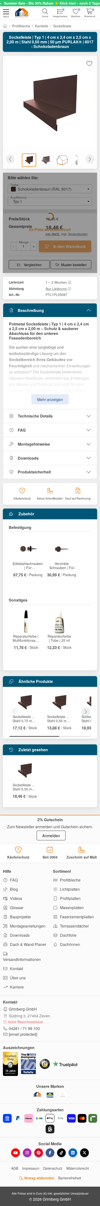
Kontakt (16, 968)
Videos (15, 898)
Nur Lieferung (56, 288)
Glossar (16, 907)
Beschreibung (31, 310)
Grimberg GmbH (23, 1009)
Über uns (17, 978)
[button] (6, 13)
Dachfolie (67, 935)
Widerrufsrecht (77, 1168)
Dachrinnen (69, 944)
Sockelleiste (62, 25)
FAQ (21, 430)
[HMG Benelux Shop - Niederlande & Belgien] (50, 1095)
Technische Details (35, 416)
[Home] (5, 25)
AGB (14, 1168)
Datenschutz (52, 1168)
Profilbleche (21, 25)
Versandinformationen (22, 959)
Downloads (28, 458)
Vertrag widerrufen (38, 1177)
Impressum (30, 1168)
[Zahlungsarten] (50, 1123)
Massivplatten (71, 907)
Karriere (16, 987)
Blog (13, 889)
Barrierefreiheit (69, 1177)
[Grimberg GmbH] (62, 1095)
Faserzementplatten (76, 917)
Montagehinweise (34, 444)
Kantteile (41, 25)
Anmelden (51, 835)
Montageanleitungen (27, 926)
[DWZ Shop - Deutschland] (37, 1095)
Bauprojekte (20, 917)
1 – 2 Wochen (56, 282)
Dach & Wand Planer (27, 944)
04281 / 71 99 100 (24, 1028)
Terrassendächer (74, 926)
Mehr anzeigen (50, 399)
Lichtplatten (69, 889)
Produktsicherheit (34, 472)
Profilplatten (70, 898)
